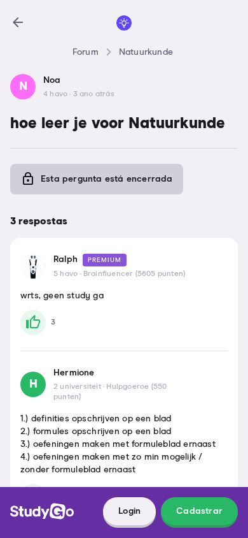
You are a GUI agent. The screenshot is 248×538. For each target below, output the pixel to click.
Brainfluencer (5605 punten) (134, 274)
